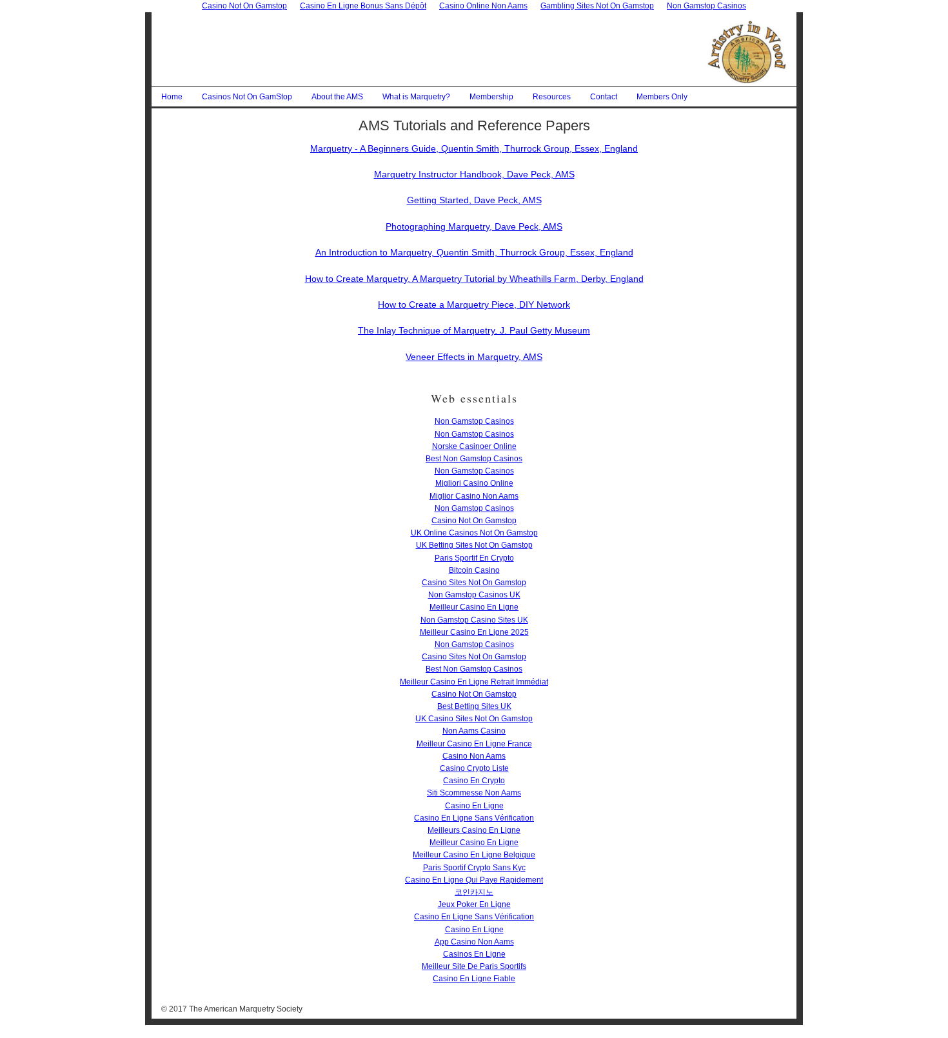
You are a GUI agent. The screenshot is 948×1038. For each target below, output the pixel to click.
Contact (603, 96)
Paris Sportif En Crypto (474, 558)
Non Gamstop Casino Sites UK (474, 619)
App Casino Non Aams (474, 941)
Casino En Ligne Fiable (474, 978)
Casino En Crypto (474, 780)
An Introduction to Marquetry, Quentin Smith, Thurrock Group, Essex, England (474, 252)
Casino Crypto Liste (474, 768)
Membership (491, 96)
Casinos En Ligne (474, 954)
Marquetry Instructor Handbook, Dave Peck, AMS (474, 174)
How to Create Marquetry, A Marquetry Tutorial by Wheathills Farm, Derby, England (474, 279)
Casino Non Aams (474, 756)
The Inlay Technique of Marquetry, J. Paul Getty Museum (474, 330)
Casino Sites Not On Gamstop (474, 582)
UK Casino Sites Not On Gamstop (474, 718)
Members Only (662, 96)
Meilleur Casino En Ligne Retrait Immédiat (474, 681)
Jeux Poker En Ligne (474, 904)
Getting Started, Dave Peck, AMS (474, 200)
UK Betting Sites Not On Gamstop (474, 545)
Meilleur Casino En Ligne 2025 (474, 632)
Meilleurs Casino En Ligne (474, 830)
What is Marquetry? (416, 96)
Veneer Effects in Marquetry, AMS (474, 357)
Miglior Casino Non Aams (474, 496)
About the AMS (337, 96)
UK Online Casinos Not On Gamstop (474, 532)
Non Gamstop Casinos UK (474, 594)
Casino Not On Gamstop (474, 520)
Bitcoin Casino (474, 570)
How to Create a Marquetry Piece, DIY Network (474, 304)
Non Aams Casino (474, 730)
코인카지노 (474, 892)
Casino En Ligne (474, 805)
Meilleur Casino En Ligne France (474, 743)
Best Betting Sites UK (474, 706)
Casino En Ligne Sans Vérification (474, 818)
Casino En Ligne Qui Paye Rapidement (474, 879)
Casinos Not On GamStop (247, 96)
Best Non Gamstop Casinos (474, 458)
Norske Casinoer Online (474, 446)
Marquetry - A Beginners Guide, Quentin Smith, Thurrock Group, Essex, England (474, 148)
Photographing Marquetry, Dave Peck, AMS (474, 226)
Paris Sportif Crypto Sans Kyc (474, 867)
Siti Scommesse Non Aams (474, 792)
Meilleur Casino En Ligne (474, 607)
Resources (552, 96)
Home (172, 96)
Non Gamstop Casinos (474, 421)
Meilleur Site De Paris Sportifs (474, 966)
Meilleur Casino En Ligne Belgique (474, 854)
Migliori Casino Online (474, 483)
